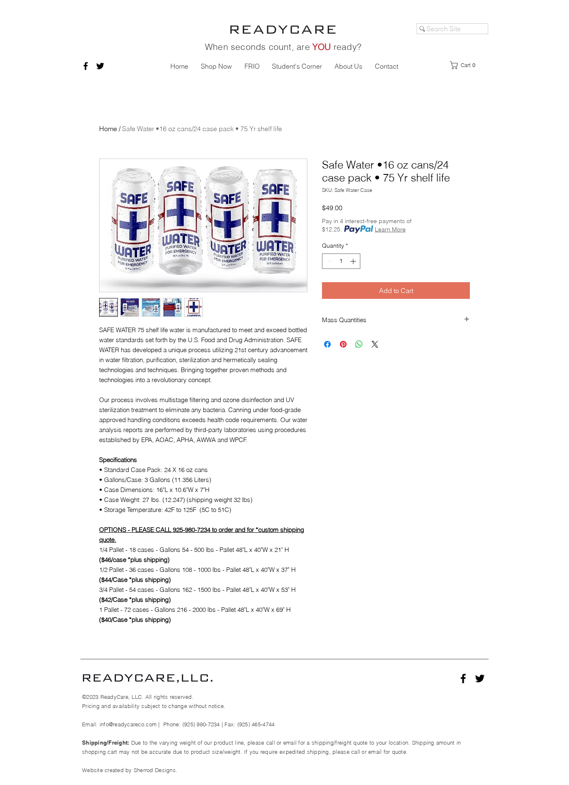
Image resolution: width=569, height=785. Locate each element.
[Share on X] (375, 344)
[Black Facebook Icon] (85, 66)
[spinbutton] (341, 261)
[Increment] (354, 261)
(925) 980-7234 (201, 724)
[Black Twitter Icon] (100, 66)
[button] (465, 65)
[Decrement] (328, 261)
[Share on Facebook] (327, 344)
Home (108, 128)
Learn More (390, 229)
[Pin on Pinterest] (343, 344)
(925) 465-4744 (256, 724)
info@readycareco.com (128, 724)
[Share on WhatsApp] (359, 344)
